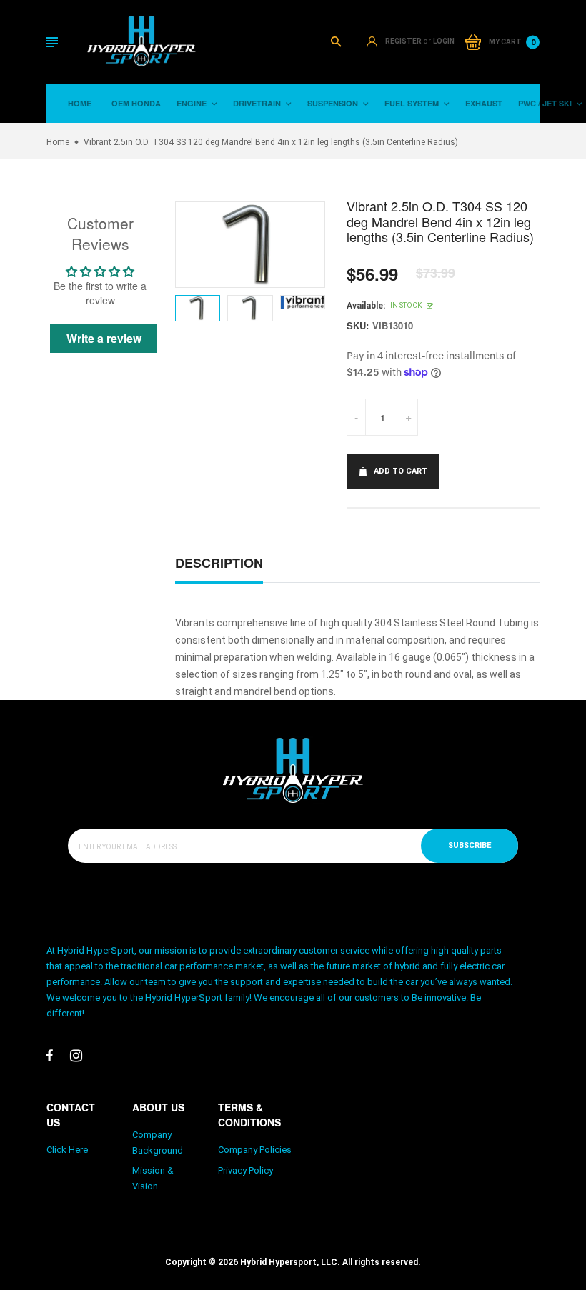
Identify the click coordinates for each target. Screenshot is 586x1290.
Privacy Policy (245, 1170)
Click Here (67, 1149)
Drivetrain (258, 103)
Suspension (333, 103)
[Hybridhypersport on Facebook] (49, 1056)
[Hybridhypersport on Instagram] (76, 1056)
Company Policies (255, 1149)
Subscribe (469, 845)
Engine (193, 103)
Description (219, 563)
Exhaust (483, 103)
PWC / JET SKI (546, 103)
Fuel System (412, 103)
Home (79, 103)
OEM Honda (136, 103)
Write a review (103, 338)
